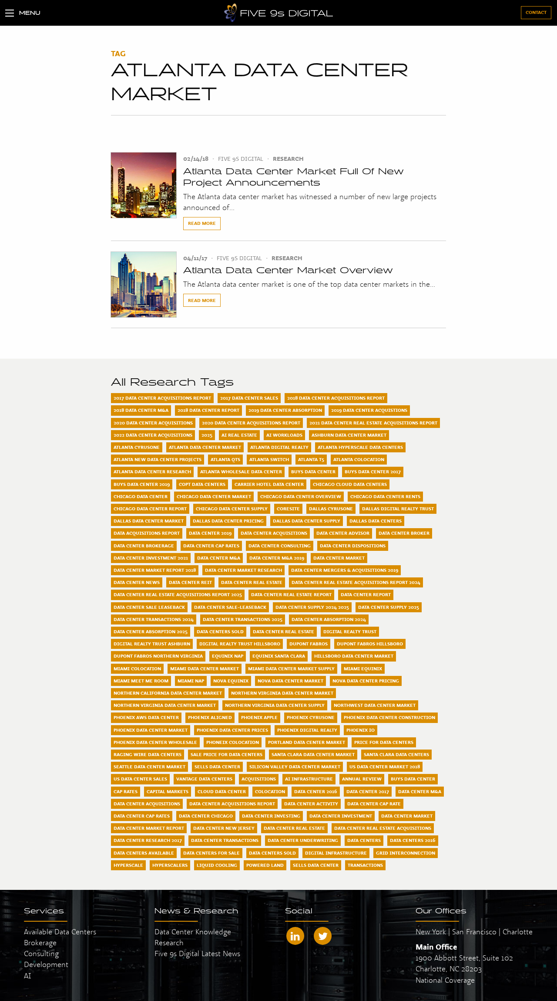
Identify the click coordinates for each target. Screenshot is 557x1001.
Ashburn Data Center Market (349, 435)
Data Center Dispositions (353, 546)
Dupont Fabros (308, 644)
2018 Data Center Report (208, 410)
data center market (407, 816)
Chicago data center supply (232, 509)
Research (288, 159)
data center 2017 (367, 791)
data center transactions (224, 840)
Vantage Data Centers (204, 779)
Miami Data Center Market (204, 668)
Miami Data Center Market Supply (291, 668)
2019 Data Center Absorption (285, 410)
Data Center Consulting (279, 546)
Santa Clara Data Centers (396, 754)
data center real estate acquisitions (382, 828)
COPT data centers (202, 484)
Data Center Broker (404, 533)
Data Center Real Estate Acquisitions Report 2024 (356, 582)
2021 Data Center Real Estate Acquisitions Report (373, 423)
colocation (270, 791)
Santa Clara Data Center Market (313, 754)
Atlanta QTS (225, 459)
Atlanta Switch (269, 459)
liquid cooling (217, 865)
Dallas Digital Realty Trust (398, 509)
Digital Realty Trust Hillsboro (239, 644)
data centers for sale (211, 853)
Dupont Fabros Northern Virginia (158, 656)
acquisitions (259, 779)
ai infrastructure (309, 779)
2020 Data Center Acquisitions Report (251, 423)
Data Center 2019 (210, 533)
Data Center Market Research (243, 570)
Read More (202, 223)
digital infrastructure (336, 853)
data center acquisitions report (232, 804)
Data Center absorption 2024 (329, 619)
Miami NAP (191, 681)
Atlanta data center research (152, 471)
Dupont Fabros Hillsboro (370, 644)
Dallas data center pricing (228, 521)
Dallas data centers (375, 521)
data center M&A (419, 791)
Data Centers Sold (220, 631)
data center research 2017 (148, 840)
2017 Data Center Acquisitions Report (162, 398)
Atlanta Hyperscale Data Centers (360, 447)
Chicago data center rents (385, 496)
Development (46, 964)
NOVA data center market (290, 681)
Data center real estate (283, 631)
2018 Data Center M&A (141, 410)
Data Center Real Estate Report (291, 594)
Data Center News (137, 582)
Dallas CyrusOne (331, 509)
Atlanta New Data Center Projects (157, 459)
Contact (536, 12)
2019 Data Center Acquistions (369, 410)
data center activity (311, 804)
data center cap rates (142, 816)
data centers (364, 840)
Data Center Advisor (342, 533)
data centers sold (272, 853)
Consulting (41, 953)
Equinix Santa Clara (278, 656)
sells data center (316, 865)
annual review (362, 779)
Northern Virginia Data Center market (165, 705)
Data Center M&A (218, 558)
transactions (365, 865)
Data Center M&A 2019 (276, 558)
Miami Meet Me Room (141, 681)
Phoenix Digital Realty (307, 730)
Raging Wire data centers (147, 754)
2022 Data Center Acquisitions (153, 435)
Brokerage (40, 942)
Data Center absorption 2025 (151, 631)
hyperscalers (170, 865)
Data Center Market (339, 558)
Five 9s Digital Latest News (197, 953)
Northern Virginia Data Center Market (282, 693)
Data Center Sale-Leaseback (230, 607)
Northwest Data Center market (375, 705)
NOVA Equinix (230, 681)
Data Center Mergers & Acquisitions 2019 (344, 570)
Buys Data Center (313, 471)
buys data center (413, 779)
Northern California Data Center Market (168, 693)
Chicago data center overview (300, 496)
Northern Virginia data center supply (275, 705)
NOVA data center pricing (365, 681)
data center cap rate (374, 804)
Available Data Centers (60, 931)
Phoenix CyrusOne (311, 717)
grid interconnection (405, 853)
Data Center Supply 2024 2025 (312, 607)
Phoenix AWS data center (146, 717)
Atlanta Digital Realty (279, 447)
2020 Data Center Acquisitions (153, 423)
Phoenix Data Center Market (151, 730)
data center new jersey (224, 828)
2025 (206, 435)
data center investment (340, 816)
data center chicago (206, 816)
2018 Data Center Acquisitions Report (336, 398)
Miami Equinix (363, 668)
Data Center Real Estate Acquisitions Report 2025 (178, 594)
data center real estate (294, 828)
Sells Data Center (217, 766)
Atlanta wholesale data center (241, 471)
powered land (265, 865)
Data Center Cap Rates (211, 546)
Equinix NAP (227, 656)
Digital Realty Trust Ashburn (152, 644)
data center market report (149, 828)
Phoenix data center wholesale (155, 742)
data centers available (144, 853)
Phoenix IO (360, 730)
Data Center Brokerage (144, 546)
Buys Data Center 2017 (373, 471)
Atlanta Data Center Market (205, 447)
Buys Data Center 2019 (142, 484)
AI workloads (284, 435)
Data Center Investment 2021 (151, 558)
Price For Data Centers (383, 742)
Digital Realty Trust (349, 631)
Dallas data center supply (306, 521)
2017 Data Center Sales (249, 398)
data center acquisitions (147, 804)
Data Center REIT (190, 582)
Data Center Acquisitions (274, 533)
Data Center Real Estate (251, 582)
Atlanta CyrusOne (137, 447)
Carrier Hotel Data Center (269, 484)
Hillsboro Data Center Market (353, 656)
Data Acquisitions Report (147, 533)
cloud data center (222, 791)
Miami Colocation (137, 668)
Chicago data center (141, 496)
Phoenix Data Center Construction (389, 717)
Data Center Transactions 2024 (154, 619)
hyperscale (128, 865)
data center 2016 (315, 791)
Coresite (288, 509)
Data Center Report (366, 594)
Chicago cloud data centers (350, 484)
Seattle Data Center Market (149, 766)
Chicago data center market (214, 496)
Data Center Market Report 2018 (155, 570)
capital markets (167, 791)
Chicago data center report (150, 509)
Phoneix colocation (232, 742)
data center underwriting (303, 840)
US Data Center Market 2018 (384, 766)
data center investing (271, 816)
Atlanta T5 (311, 459)
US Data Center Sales (140, 779)
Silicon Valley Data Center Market (294, 766)
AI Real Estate (239, 435)
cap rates (126, 791)
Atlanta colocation (358, 459)
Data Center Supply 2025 (388, 607)
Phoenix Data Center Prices (232, 730)
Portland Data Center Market (306, 742)
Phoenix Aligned (210, 717)
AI (27, 975)
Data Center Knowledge (192, 931)
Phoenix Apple (259, 717)
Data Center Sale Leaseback (149, 607)
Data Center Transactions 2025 (242, 619)
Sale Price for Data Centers (226, 754)
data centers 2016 (413, 840)
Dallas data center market (149, 521)
